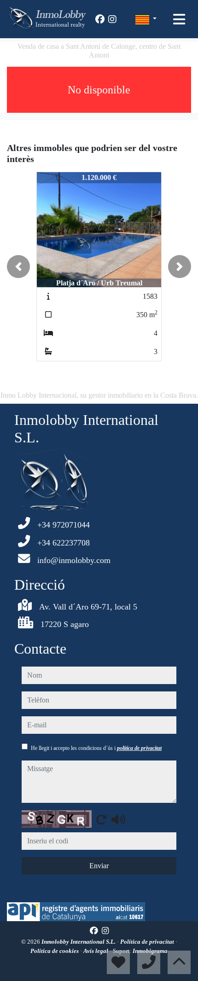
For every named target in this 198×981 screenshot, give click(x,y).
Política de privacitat (147, 941)
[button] (18, 266)
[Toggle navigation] (179, 19)
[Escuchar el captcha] (118, 819)
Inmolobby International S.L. (79, 941)
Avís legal (96, 950)
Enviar (99, 866)
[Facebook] (100, 19)
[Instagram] (112, 19)
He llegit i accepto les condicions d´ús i (96, 748)
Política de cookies (55, 950)
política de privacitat (139, 748)
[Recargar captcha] (101, 819)
